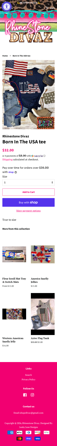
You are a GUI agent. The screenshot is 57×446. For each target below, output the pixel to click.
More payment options (28, 210)
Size (4, 176)
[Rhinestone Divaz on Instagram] (32, 395)
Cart (52, 8)
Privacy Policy (28, 379)
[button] (28, 155)
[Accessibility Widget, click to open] (7, 7)
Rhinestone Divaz (30, 423)
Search (28, 374)
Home (5, 55)
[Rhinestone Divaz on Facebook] (25, 395)
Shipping (7, 159)
